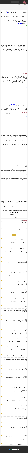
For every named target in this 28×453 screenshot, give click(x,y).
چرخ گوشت (2, 163)
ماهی (7, 12)
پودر (14, 42)
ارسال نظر (14, 235)
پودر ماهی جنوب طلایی (14, 104)
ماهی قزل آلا (19, 174)
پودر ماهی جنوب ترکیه (14, 133)
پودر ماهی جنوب (20, 23)
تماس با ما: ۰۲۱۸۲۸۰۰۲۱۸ (15, 447)
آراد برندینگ (12, 447)
